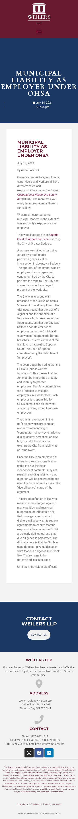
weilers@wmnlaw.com (50, 743)
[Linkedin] (49, 752)
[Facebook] (39, 752)
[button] (39, 32)
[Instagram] (29, 752)
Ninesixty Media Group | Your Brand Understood (39, 813)
